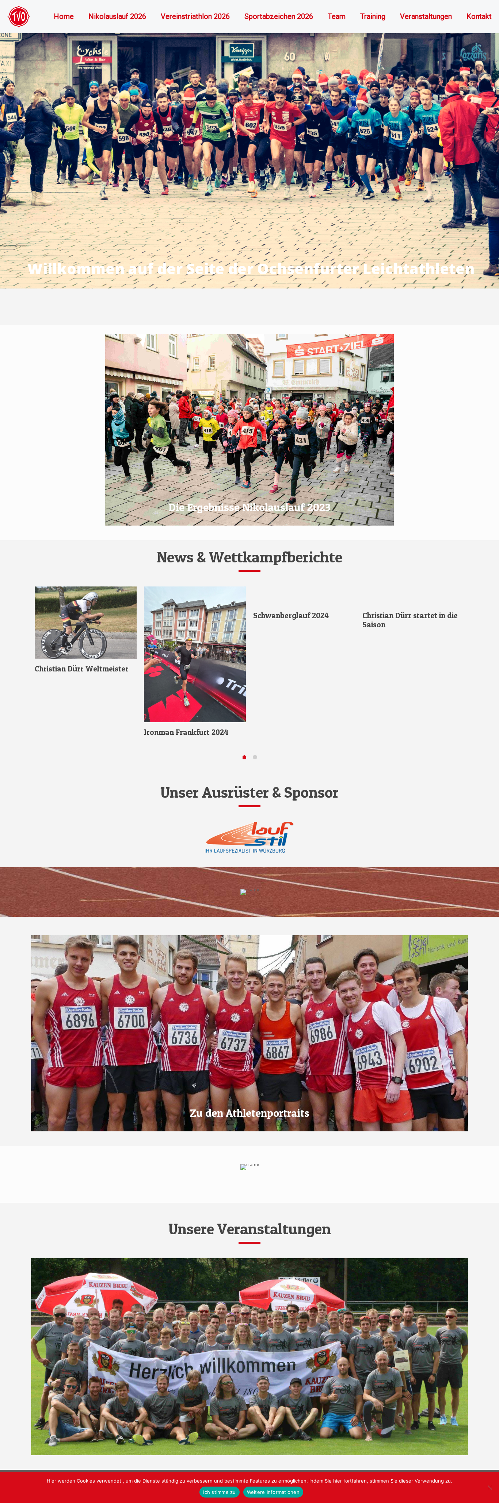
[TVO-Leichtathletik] (18, 16)
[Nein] (490, 1487)
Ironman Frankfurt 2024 (186, 732)
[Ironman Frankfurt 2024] (195, 654)
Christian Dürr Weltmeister (82, 668)
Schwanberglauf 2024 (291, 615)
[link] (249, 837)
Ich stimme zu (219, 1492)
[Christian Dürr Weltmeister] (86, 622)
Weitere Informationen (273, 1492)
